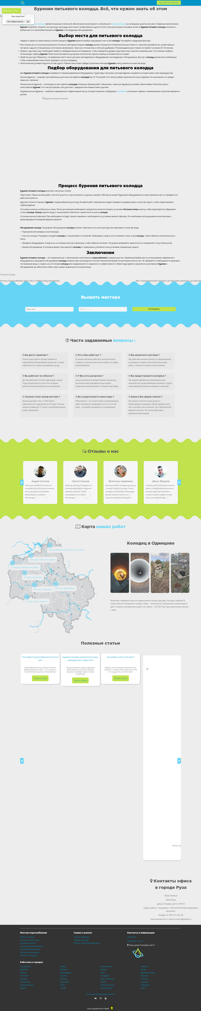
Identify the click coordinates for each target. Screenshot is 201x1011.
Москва (63, 979)
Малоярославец (148, 972)
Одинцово (64, 982)
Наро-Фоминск (107, 979)
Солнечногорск (27, 985)
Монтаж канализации (29, 952)
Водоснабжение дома (30, 949)
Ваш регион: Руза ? (12, 11)
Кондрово (104, 975)
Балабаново (25, 966)
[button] (22, 482)
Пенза (103, 982)
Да (28, 21)
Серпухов (145, 985)
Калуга (23, 972)
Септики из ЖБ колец (29, 940)
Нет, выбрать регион (15, 21)
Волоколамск (106, 966)
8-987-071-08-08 (169, 3)
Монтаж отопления (28, 955)
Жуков (103, 969)
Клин (102, 972)
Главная (38, 3)
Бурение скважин (28, 943)
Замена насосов (81, 940)
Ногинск (144, 979)
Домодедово (66, 972)
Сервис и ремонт (92, 3)
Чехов (63, 988)
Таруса (23, 988)
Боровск (64, 969)
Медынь (144, 975)
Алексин (144, 966)
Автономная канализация (31, 946)
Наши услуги (63, 3)
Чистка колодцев (81, 937)
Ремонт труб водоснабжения (87, 943)
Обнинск (24, 979)
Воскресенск (106, 988)
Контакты (146, 3)
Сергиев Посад (107, 985)
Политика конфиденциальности (100, 994)
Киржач (63, 975)
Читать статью (40, 678)
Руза (62, 985)
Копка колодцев (27, 937)
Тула (143, 988)
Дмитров (24, 969)
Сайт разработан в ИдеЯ (98, 1008)
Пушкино (145, 982)
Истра (143, 969)
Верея (63, 966)
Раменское (25, 982)
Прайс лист (121, 3)
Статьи (12, 274)
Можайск (24, 975)
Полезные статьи (135, 941)
